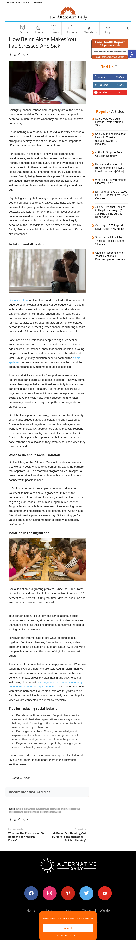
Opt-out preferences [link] (66, 935)
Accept (68, 928)
